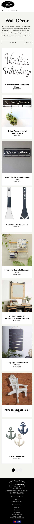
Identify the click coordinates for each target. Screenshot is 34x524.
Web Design (13, 492)
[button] (3, 10)
